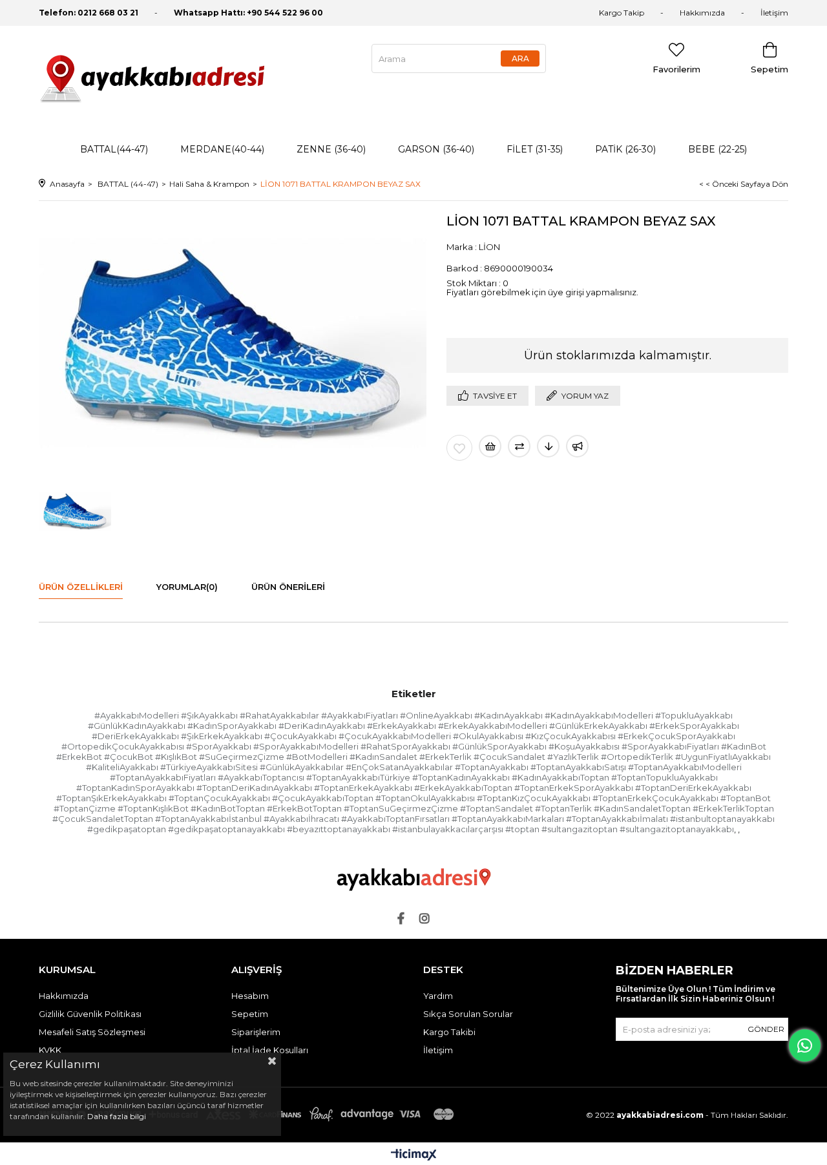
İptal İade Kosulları (269, 1050)
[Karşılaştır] (519, 446)
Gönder (766, 1029)
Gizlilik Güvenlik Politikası (90, 1014)
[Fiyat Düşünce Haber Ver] (548, 446)
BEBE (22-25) (717, 149)
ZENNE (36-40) (331, 149)
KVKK (50, 1050)
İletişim (774, 12)
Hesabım (250, 996)
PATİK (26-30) (625, 149)
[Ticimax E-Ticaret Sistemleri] (414, 1155)
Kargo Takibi (449, 1032)
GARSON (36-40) (436, 149)
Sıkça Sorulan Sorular (468, 1014)
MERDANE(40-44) (222, 149)
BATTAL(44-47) (114, 149)
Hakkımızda (702, 12)
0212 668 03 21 (108, 12)
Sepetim (249, 1014)
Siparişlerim (255, 1032)
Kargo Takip (621, 12)
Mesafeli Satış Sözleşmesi (92, 1032)
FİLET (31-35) (535, 149)
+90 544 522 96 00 (285, 12)
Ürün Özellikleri (81, 587)
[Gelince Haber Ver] (577, 446)
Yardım (438, 996)
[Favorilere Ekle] (459, 448)
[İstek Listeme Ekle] (490, 446)
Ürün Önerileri (288, 587)
